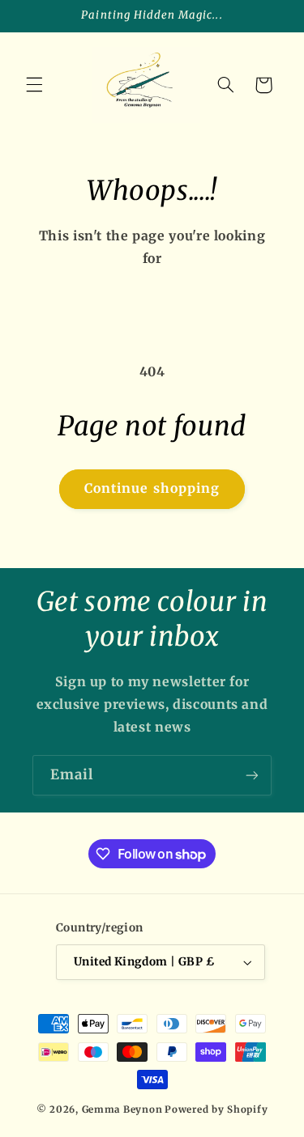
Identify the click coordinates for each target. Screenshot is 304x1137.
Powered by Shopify (216, 1109)
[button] (34, 85)
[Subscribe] (252, 775)
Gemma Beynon (122, 1109)
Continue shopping (152, 488)
